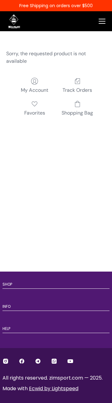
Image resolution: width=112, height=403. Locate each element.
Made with (40, 388)
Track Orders (77, 90)
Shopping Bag (77, 113)
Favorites (34, 113)
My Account (34, 90)
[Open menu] (102, 21)
